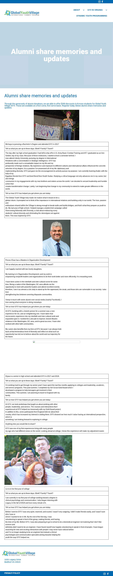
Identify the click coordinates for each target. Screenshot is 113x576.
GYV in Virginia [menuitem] (95, 10)
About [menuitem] (76, 10)
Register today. (68, 106)
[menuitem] (83, 10)
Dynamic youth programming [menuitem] (91, 16)
